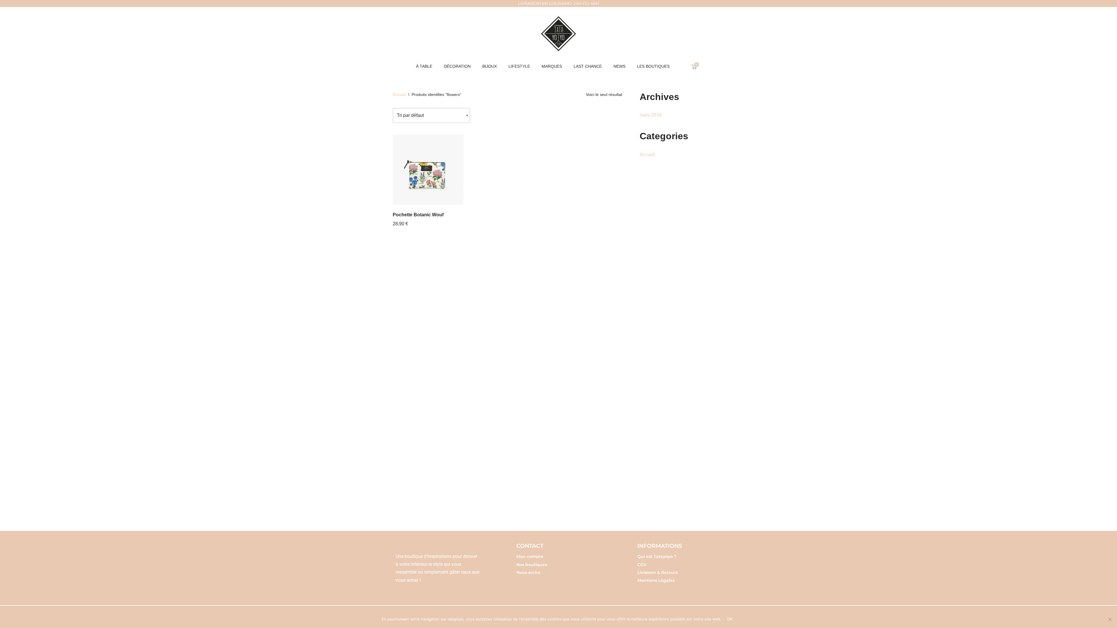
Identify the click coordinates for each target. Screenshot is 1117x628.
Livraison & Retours (657, 572)
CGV (641, 564)
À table (424, 66)
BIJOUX (489, 66)
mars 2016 (650, 115)
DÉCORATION (457, 66)
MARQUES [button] (552, 66)
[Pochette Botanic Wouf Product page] (428, 170)
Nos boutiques (531, 564)
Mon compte (529, 556)
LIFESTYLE (519, 66)
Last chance (588, 66)
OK (730, 619)
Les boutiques (653, 66)
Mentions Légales (656, 580)
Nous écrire (528, 572)
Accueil (399, 94)
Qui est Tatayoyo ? (656, 556)
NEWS (619, 66)
